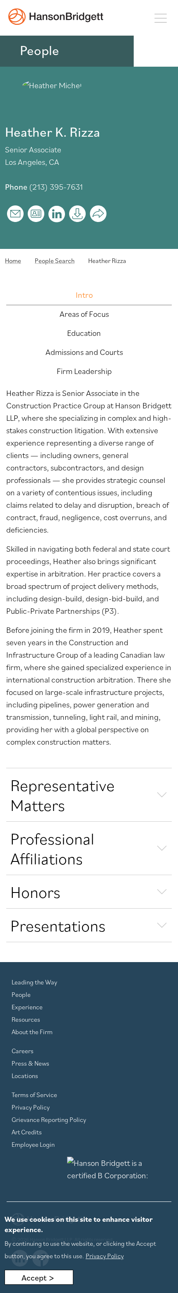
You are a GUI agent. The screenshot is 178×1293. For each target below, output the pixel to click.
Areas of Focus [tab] (84, 314)
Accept (34, 1277)
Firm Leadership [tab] (84, 371)
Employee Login (33, 1144)
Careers (23, 1051)
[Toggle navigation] (160, 17)
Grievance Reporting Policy (49, 1119)
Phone (16, 186)
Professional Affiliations (52, 848)
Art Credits (27, 1132)
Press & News (30, 1063)
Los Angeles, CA (32, 162)
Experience (27, 1007)
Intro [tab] (84, 294)
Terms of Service (34, 1094)
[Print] (77, 213)
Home (13, 260)
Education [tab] (84, 333)
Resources (26, 1019)
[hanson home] (55, 16)
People (21, 994)
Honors (35, 891)
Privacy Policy (31, 1107)
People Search (55, 260)
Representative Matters (62, 794)
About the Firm (32, 1032)
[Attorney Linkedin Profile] (56, 213)
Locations (25, 1075)
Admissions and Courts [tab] (84, 352)
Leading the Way (34, 982)
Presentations (58, 925)
